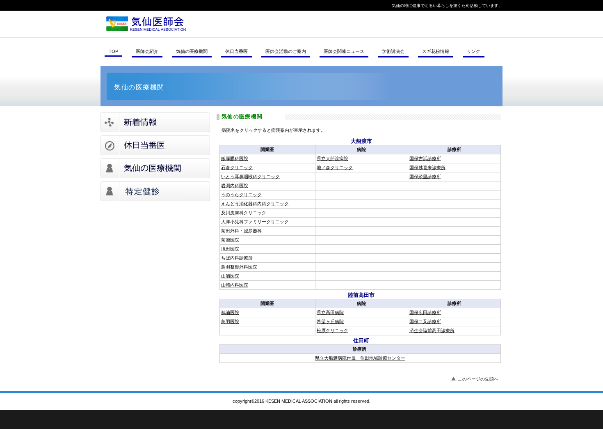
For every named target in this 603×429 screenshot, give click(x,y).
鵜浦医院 (230, 312)
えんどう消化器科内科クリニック (255, 203)
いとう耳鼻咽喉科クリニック (250, 176)
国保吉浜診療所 (425, 158)
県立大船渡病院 (332, 158)
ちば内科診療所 (237, 257)
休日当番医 (155, 145)
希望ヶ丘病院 (330, 321)
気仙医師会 (213, 24)
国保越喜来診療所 (427, 167)
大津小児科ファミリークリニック (255, 221)
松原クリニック (332, 330)
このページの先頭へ (478, 378)
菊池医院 (230, 239)
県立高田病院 (330, 312)
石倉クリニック (237, 167)
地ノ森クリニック (335, 167)
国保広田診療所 (425, 312)
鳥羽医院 (230, 321)
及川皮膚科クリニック (243, 212)
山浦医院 (230, 275)
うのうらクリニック (241, 194)
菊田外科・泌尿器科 (241, 230)
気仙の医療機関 (155, 168)
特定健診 (155, 191)
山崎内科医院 (234, 284)
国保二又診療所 (425, 321)
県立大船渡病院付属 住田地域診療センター (360, 358)
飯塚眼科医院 (234, 158)
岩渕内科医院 (234, 185)
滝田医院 (230, 248)
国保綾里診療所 (425, 176)
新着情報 (155, 122)
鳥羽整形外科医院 (239, 266)
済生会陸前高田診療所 (432, 330)
